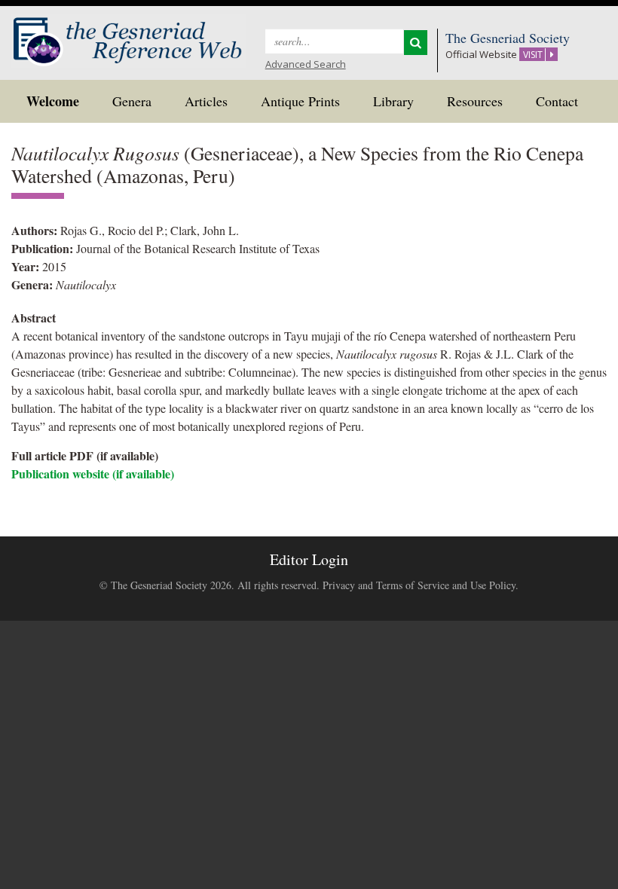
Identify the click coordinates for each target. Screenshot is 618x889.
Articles (206, 101)
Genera (131, 101)
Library (393, 101)
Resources (475, 101)
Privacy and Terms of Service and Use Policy (419, 585)
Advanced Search (305, 64)
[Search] (415, 42)
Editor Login (309, 559)
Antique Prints (300, 101)
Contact (557, 101)
